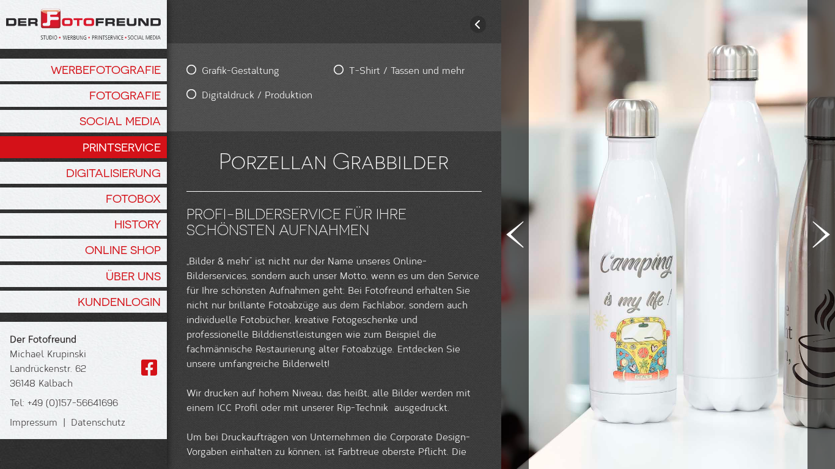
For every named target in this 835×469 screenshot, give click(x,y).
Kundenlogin (119, 301)
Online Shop (123, 249)
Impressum (33, 421)
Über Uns (133, 276)
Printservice (122, 147)
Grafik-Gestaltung (240, 70)
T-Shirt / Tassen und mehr (407, 70)
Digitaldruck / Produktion (257, 94)
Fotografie (125, 95)
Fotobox (133, 198)
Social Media (120, 121)
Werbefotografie (106, 69)
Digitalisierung (113, 173)
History (137, 224)
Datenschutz (98, 421)
